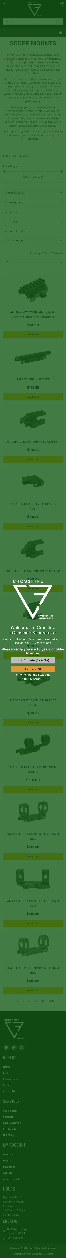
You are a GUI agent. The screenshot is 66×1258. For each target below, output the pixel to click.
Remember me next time (34, 674)
